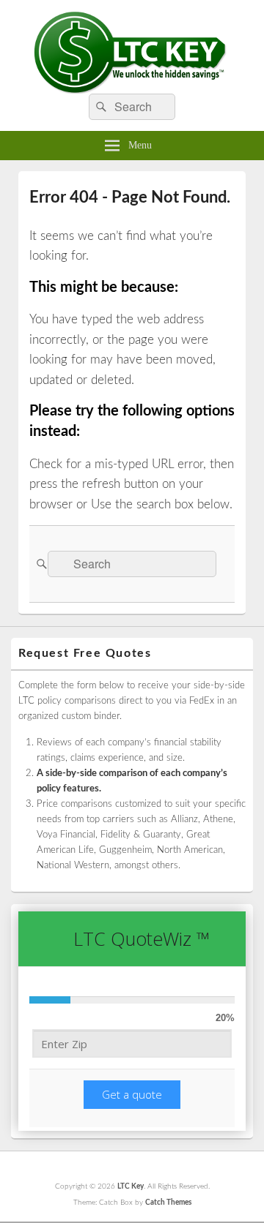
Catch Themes (168, 1202)
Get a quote (132, 1094)
